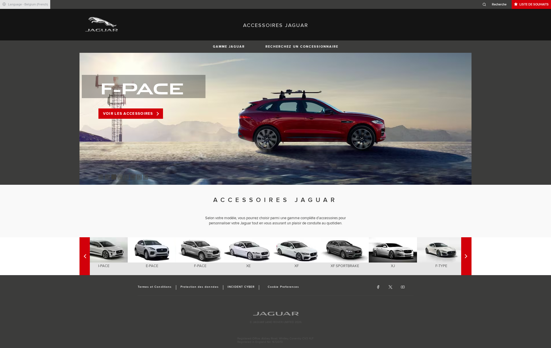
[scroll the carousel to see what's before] (466, 256)
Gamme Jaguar (229, 46)
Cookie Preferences (283, 287)
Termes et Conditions (155, 287)
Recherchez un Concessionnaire (301, 46)
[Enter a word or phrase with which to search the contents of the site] (496, 4)
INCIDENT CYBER (241, 287)
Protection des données (200, 287)
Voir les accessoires (128, 113)
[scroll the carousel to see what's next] (84, 256)
